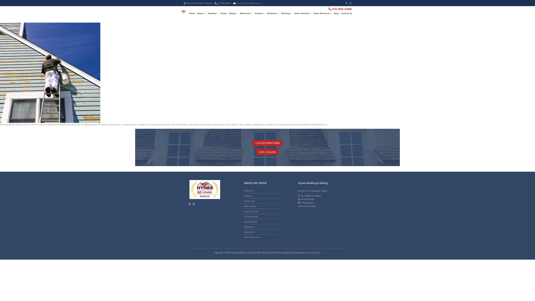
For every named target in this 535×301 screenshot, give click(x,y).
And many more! (252, 237)
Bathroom (245, 13)
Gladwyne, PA (250, 221)
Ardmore (248, 191)
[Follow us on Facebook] (190, 204)
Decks (223, 13)
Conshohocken (251, 216)
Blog (336, 13)
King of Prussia (251, 211)
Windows (272, 13)
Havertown (249, 232)
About (200, 13)
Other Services (301, 13)
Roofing (212, 13)
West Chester (250, 206)
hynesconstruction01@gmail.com (248, 3)
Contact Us (346, 13)
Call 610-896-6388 (267, 143)
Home (192, 13)
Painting (285, 13)
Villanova (248, 196)
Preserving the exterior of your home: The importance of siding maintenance (80, 18)
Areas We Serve (321, 13)
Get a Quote (267, 152)
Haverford (249, 227)
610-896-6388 (224, 3)
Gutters (258, 13)
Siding (232, 13)
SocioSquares (314, 252)
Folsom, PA (249, 201)
